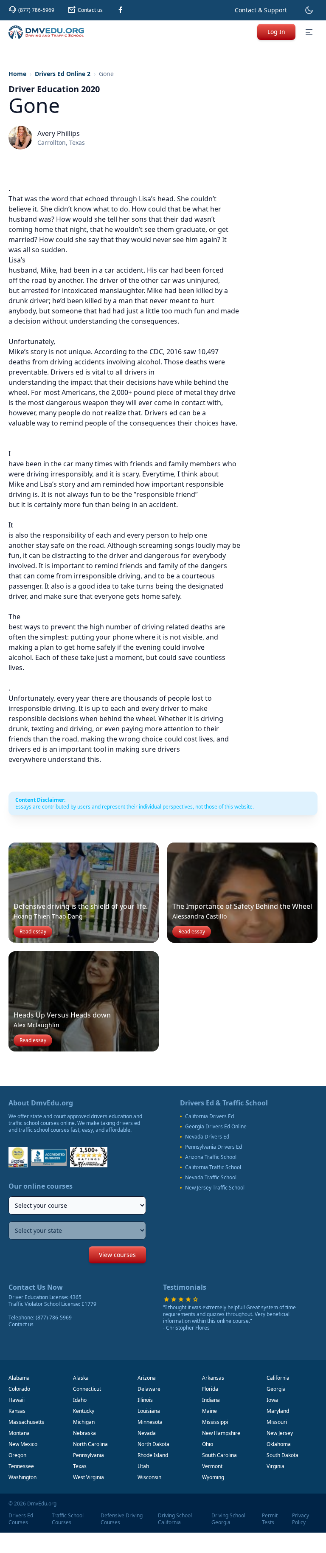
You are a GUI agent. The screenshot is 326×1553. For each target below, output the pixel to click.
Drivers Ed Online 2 (62, 74)
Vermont (212, 1466)
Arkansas (213, 1377)
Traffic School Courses (68, 1519)
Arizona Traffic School (210, 1157)
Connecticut (87, 1388)
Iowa (272, 1400)
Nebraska (84, 1433)
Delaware (149, 1388)
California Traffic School (213, 1167)
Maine (209, 1411)
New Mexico (22, 1444)
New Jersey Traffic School (214, 1187)
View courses (117, 1255)
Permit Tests (270, 1519)
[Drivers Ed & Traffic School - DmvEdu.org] (46, 32)
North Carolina (90, 1444)
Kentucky (83, 1411)
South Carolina (219, 1455)
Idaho (80, 1400)
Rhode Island (153, 1455)
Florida (210, 1388)
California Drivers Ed (209, 1116)
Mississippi (215, 1422)
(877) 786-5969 (54, 1317)
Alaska (81, 1377)
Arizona (147, 1377)
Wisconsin (149, 1477)
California (278, 1377)
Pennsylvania (88, 1455)
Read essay (33, 931)
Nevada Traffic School (210, 1177)
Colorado (19, 1388)
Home (17, 74)
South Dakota (282, 1455)
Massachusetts (26, 1422)
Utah (143, 1466)
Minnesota (150, 1422)
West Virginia (88, 1477)
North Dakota (153, 1444)
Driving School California (175, 1519)
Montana (19, 1433)
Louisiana (149, 1411)
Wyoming (213, 1477)
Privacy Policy (300, 1519)
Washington (22, 1477)
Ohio (207, 1444)
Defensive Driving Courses (122, 1519)
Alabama (19, 1377)
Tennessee (21, 1466)
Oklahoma (279, 1444)
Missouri (277, 1422)
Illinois (145, 1400)
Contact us (21, 1324)
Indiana (211, 1400)
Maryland (278, 1411)
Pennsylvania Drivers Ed (213, 1147)
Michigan (84, 1422)
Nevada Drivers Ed (207, 1136)
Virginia (275, 1466)
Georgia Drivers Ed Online (216, 1126)
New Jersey (280, 1433)
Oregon (17, 1455)
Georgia (276, 1388)
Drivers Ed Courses (20, 1519)
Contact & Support (261, 10)
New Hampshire (221, 1433)
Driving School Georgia (228, 1519)
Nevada (147, 1433)
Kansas (16, 1411)
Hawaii (16, 1400)
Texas (80, 1466)
